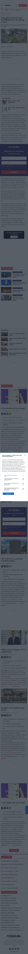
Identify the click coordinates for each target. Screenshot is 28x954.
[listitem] (14, 476)
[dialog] (14, 477)
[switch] (23, 479)
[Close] (25, 455)
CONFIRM (8, 493)
